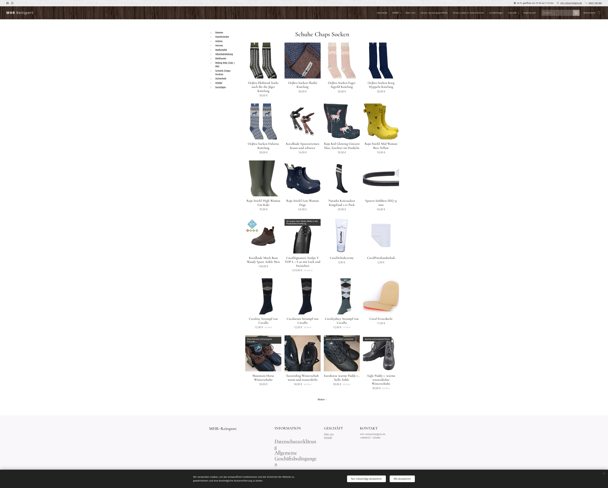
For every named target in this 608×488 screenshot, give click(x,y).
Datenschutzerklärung (295, 444)
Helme (218, 41)
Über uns (329, 434)
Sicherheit (220, 78)
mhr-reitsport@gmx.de (571, 3)
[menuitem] (383, 13)
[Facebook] (8, 3)
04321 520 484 (595, 3)
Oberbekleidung (224, 54)
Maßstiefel (221, 49)
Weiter (321, 399)
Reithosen (220, 58)
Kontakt (328, 437)
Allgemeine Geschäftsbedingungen (296, 458)
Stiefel (218, 82)
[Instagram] (12, 3)
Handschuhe (222, 36)
